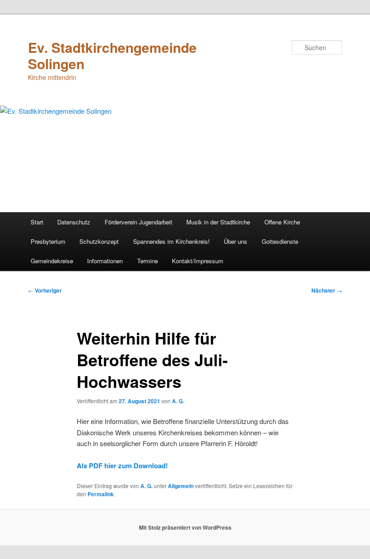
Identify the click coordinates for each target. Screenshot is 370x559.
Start (37, 222)
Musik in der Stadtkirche (218, 222)
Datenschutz (73, 222)
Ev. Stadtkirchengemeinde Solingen (112, 55)
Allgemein (181, 486)
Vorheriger (45, 290)
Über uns (235, 241)
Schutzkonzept (99, 241)
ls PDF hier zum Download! (125, 465)
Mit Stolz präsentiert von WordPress (185, 527)
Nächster (326, 290)
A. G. (178, 401)
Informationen (105, 260)
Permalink (101, 494)
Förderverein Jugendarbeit (138, 222)
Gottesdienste (280, 241)
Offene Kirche (282, 222)
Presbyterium (48, 241)
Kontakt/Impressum (197, 260)
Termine (147, 260)
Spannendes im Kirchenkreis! (171, 241)
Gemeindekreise (52, 260)
